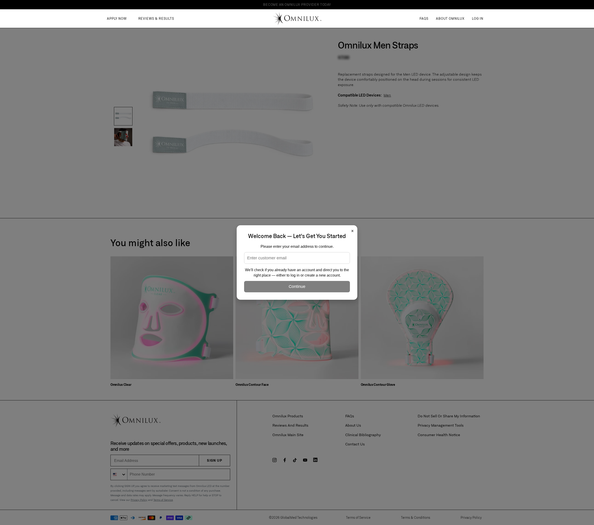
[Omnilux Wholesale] (297, 18)
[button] (450, 18)
